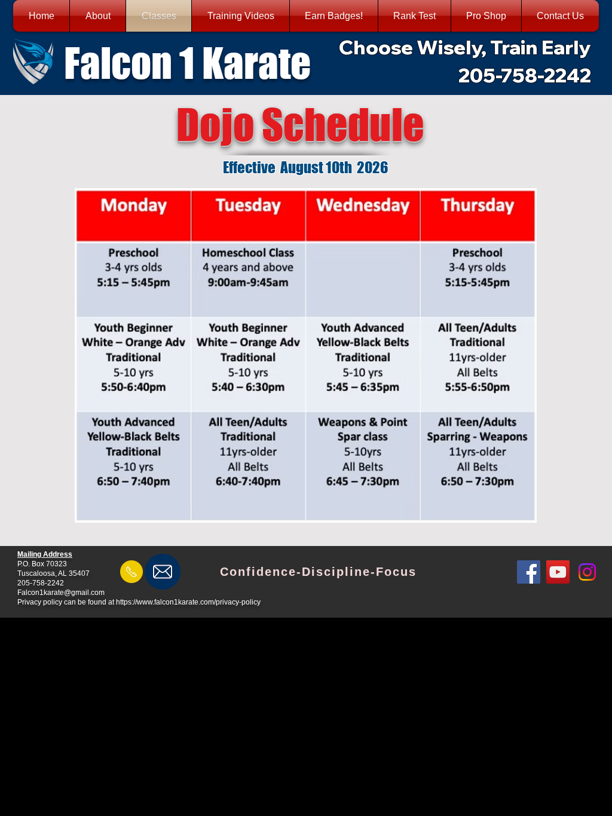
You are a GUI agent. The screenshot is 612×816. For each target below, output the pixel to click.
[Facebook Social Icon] (528, 572)
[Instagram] (587, 572)
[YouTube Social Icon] (558, 572)
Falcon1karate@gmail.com (61, 592)
